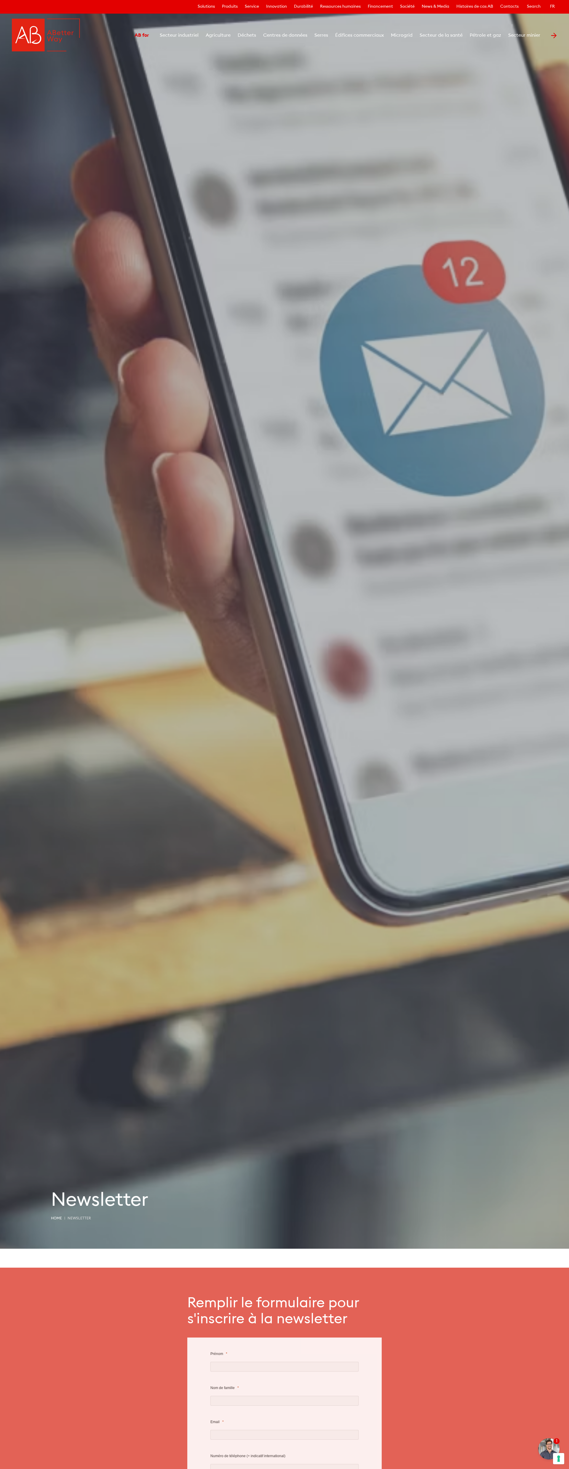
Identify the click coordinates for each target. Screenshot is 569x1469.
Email (215, 1422)
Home (56, 1218)
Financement (380, 7)
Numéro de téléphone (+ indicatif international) (248, 1456)
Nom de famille (222, 1388)
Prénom (216, 1354)
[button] (126, 35)
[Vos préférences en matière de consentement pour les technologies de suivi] (558, 1458)
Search (534, 7)
